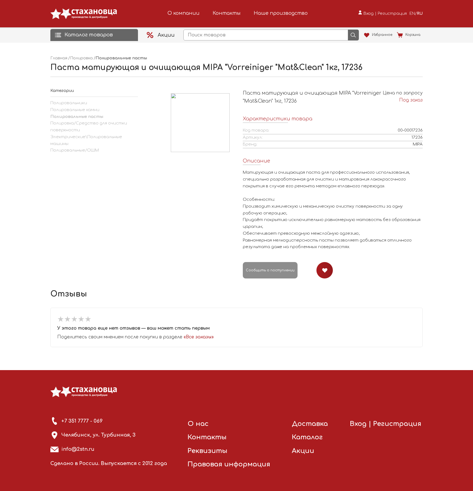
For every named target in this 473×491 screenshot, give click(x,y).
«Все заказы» (199, 337)
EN (412, 13)
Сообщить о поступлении (270, 270)
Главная (58, 58)
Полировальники (68, 103)
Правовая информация (229, 464)
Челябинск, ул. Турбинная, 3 (98, 435)
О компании (184, 13)
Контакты (227, 13)
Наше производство (281, 13)
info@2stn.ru (77, 449)
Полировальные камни (74, 110)
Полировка (81, 58)
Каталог (307, 437)
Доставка (310, 424)
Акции (303, 451)
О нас (198, 424)
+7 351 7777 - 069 (82, 421)
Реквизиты (207, 451)
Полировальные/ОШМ (74, 150)
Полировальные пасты (76, 116)
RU (420, 13)
